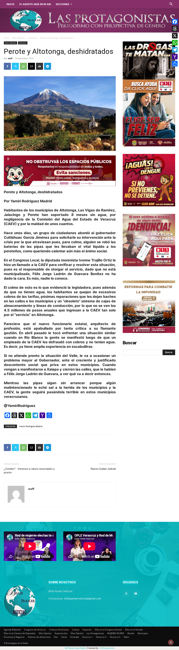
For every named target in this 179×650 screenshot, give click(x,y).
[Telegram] (47, 66)
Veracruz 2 (101, 636)
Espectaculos (61, 633)
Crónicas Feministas (59, 629)
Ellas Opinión (18, 37)
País (56, 636)
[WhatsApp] (23, 66)
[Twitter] (15, 66)
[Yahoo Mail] (174, 56)
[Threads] (174, 28)
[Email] (31, 66)
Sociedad (74, 636)
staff (10, 58)
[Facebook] (7, 66)
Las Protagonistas (95, 633)
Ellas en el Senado (134, 629)
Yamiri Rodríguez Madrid (30, 426)
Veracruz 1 (87, 636)
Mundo (130, 633)
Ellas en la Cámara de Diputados (19, 633)
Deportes (87, 629)
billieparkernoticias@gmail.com (82, 598)
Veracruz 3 (115, 636)
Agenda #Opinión (12, 629)
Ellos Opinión (45, 633)
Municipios (143, 633)
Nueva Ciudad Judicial (103, 468)
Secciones (62, 4)
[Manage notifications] (171, 642)
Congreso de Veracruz (35, 629)
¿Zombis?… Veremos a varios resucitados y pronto (29, 470)
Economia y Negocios (14, 636)
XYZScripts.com (107, 648)
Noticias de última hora (39, 636)
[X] (174, 35)
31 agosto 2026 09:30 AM (35, 4)
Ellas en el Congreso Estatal (108, 629)
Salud (64, 636)
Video (126, 636)
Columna (32, 37)
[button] (171, 4)
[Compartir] (174, 63)
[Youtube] (135, 593)
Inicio (10, 4)
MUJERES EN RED (115, 633)
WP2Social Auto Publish (76, 648)
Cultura (75, 629)
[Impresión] (39, 66)
